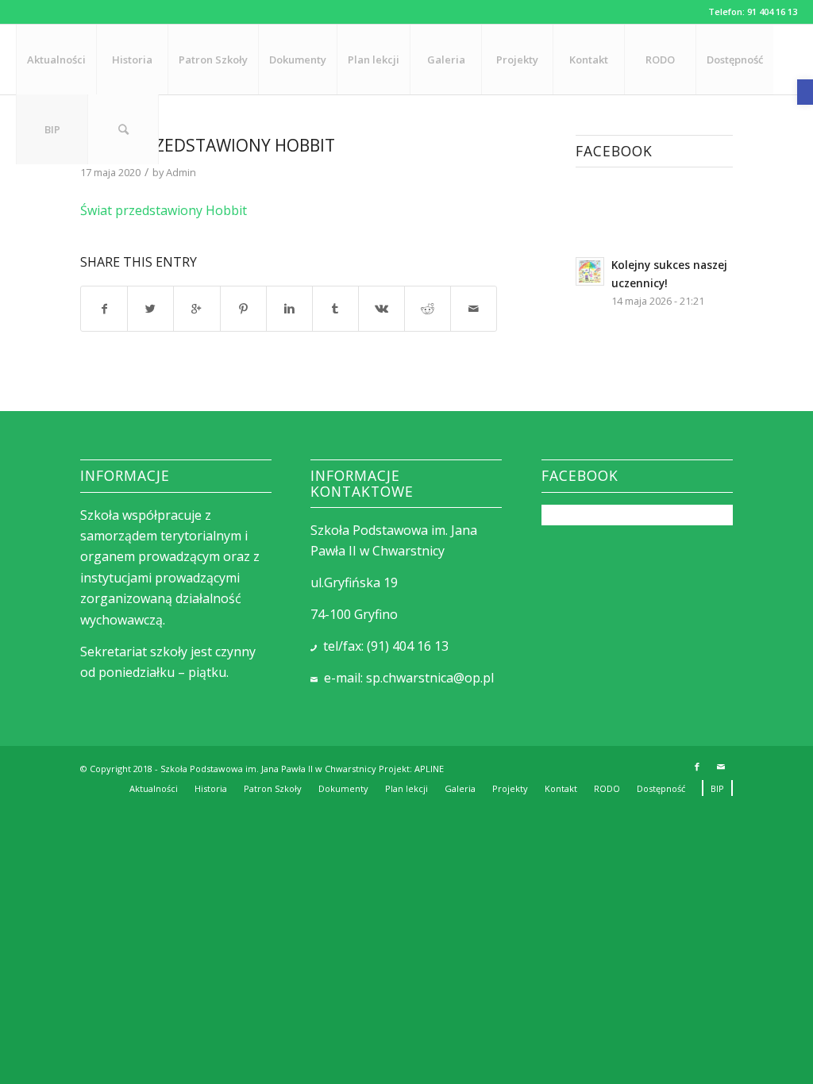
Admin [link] (181, 172)
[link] (805, 92)
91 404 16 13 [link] (772, 11)
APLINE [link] (429, 769)
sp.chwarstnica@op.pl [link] (430, 677)
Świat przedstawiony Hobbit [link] (163, 210)
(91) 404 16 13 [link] (408, 646)
